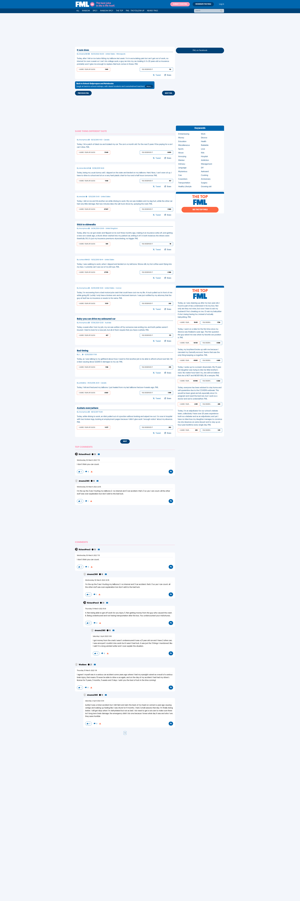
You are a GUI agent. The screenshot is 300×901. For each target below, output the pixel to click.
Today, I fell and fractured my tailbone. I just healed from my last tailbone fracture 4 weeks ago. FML (117, 388)
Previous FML (83, 93)
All (77, 11)
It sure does (83, 50)
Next (125, 441)
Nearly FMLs (152, 11)
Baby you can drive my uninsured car (96, 319)
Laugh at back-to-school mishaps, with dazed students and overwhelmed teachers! (114, 85)
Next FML (168, 93)
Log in (221, 4)
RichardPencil (85, 454)
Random (86, 11)
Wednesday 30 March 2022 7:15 (88, 460)
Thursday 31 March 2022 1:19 (87, 670)
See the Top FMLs (200, 210)
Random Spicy (106, 11)
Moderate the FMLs (203, 4)
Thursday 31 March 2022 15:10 (95, 609)
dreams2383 (84, 481)
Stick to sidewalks (86, 225)
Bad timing (82, 351)
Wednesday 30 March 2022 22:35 (89, 487)
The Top (119, 11)
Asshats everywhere (87, 408)
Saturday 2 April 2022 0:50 (102, 636)
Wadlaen (83, 665)
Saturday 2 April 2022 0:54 (94, 701)
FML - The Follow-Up (135, 11)
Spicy (95, 11)
